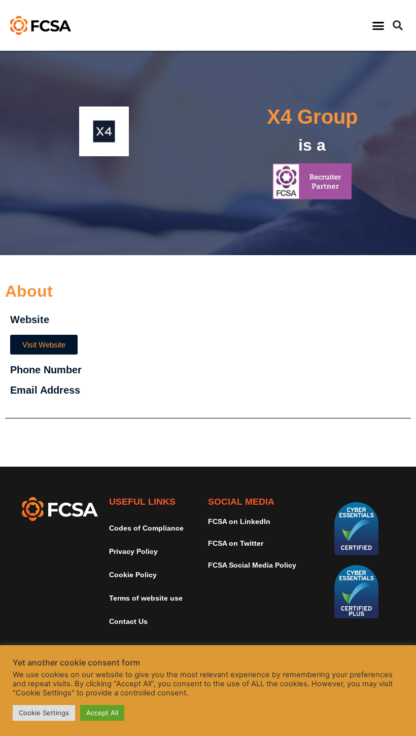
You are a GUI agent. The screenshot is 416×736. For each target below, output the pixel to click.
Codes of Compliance (146, 528)
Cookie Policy (133, 575)
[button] (378, 25)
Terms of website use (146, 598)
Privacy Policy (133, 551)
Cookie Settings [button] (44, 713)
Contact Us (128, 621)
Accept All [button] (102, 713)
